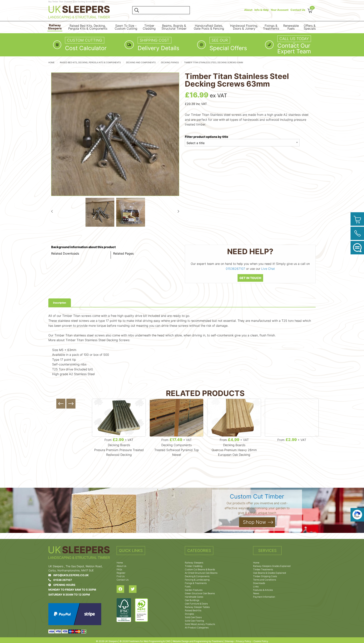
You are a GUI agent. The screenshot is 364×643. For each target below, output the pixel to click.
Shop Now (254, 522)
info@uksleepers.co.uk (70, 575)
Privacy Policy (243, 641)
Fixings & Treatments (271, 27)
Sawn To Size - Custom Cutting (126, 27)
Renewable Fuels (291, 27)
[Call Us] (357, 233)
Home (51, 62)
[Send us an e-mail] (357, 247)
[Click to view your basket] (357, 219)
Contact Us (297, 9)
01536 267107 (61, 579)
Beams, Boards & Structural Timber (174, 27)
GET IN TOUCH (250, 278)
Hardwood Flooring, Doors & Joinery (244, 27)
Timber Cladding (149, 27)
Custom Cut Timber (257, 496)
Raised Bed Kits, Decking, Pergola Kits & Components (87, 27)
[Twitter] (135, 589)
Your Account (280, 9)
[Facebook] (123, 589)
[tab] (59, 302)
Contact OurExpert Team (294, 48)
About (248, 9)
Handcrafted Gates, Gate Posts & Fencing (209, 27)
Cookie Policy (260, 641)
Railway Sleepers (55, 27)
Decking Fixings (170, 62)
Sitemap (229, 641)
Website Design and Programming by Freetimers (198, 641)
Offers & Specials (310, 27)
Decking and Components (141, 62)
